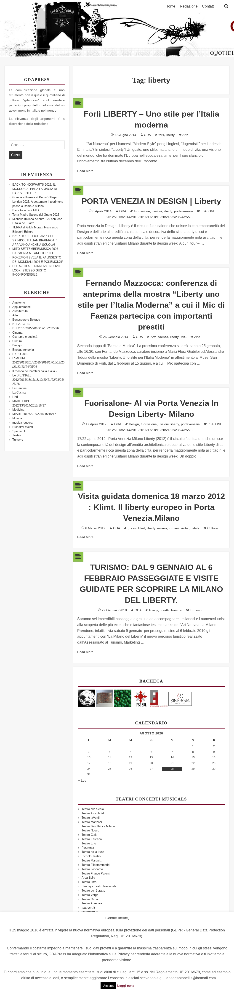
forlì (161, 135)
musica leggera (22, 422)
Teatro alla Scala (93, 809)
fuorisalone (142, 211)
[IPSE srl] (140, 698)
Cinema (17, 332)
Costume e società (24, 336)
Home (170, 6)
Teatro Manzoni (92, 822)
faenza (163, 337)
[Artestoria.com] (104, 698)
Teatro (16, 435)
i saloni (157, 211)
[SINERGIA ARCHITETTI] (180, 698)
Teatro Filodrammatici (96, 865)
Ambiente (18, 302)
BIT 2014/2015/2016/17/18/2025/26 (35, 328)
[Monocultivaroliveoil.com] (122, 698)
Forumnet (88, 847)
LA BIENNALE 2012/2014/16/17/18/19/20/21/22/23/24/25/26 (38, 380)
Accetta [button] (108, 985)
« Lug (82, 780)
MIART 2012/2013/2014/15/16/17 (34, 414)
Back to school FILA (26, 210)
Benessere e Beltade (26, 319)
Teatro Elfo (89, 843)
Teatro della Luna (93, 852)
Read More (85, 171)
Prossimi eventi (22, 427)
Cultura (17, 341)
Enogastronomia (23, 349)
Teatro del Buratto (93, 890)
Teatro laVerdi (91, 817)
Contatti (208, 6)
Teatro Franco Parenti (96, 873)
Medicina (18, 409)
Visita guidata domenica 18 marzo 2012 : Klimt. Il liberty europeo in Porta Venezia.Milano (151, 507)
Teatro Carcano (92, 839)
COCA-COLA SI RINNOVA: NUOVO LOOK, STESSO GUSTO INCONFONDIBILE (36, 270)
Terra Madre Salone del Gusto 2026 (35, 214)
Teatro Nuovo (90, 830)
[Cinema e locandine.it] (86, 698)
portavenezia (183, 211)
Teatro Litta (89, 882)
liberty (170, 135)
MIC (183, 337)
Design (16, 345)
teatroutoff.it (90, 912)
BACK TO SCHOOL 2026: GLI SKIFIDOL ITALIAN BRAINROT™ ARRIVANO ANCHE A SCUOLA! (34, 240)
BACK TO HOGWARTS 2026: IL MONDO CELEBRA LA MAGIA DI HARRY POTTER (34, 189)
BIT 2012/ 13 (20, 324)
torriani (174, 528)
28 (172, 769)
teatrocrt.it (88, 907)
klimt (141, 528)
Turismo (17, 439)
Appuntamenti (21, 307)
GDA (147, 135)
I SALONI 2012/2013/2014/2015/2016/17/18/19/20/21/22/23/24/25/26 (38, 362)
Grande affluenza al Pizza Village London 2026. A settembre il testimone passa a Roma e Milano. (37, 202)
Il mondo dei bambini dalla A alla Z (35, 371)
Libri (15, 397)
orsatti (164, 610)
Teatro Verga (90, 895)
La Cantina (19, 388)
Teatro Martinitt (91, 860)
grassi (132, 528)
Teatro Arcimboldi (93, 813)
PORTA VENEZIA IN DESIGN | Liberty (151, 201)
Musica (17, 418)
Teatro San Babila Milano (98, 826)
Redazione (189, 6)
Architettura (20, 311)
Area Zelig (88, 877)
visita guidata (190, 528)
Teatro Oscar (90, 899)
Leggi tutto (126, 985)
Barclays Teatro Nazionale (99, 886)
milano (162, 528)
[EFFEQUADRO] (159, 698)
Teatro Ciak (89, 834)
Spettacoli (19, 431)
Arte (15, 315)
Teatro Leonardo (92, 869)
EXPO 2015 (20, 354)
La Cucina (19, 392)
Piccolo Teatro (91, 856)
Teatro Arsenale (92, 903)
